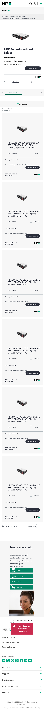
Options (12, 16)
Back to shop (5, 16)
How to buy (19, 587)
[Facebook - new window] (21, 660)
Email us (19, 581)
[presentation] (41, 93)
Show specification (10, 160)
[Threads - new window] (17, 660)
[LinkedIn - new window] (3, 660)
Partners (5, 693)
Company (6, 667)
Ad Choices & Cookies (26, 708)
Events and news (8, 680)
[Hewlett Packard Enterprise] (6, 3)
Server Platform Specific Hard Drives (10, 18)
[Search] (30, 3)
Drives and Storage (20, 16)
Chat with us (15, 82)
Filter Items (23, 104)
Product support (20, 576)
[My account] (34, 3)
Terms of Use (14, 708)
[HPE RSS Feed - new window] (30, 660)
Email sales (7, 647)
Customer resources (10, 686)
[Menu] (41, 3)
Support (5, 674)
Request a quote (32, 167)
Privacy (6, 708)
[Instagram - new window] (12, 660)
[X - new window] (8, 660)
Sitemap (37, 708)
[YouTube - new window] (25, 660)
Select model (33, 68)
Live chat (19, 570)
